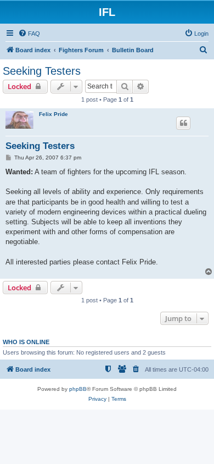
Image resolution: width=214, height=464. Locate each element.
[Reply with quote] (183, 123)
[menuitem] (29, 33)
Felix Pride (53, 114)
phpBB (78, 389)
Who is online (26, 342)
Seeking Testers (42, 71)
